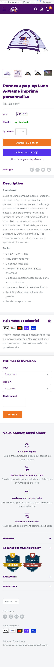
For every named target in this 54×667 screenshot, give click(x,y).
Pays (6, 367)
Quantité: (8, 131)
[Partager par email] (49, 169)
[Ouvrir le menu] (4, 9)
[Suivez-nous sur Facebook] (5, 616)
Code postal (10, 396)
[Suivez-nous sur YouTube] (16, 616)
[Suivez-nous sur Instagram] (11, 616)
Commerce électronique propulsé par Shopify (25, 645)
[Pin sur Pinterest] (37, 169)
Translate (48, 2)
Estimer (12, 414)
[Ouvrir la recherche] (36, 9)
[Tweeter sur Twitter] (43, 169)
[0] (48, 9)
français (8, 601)
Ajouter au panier (27, 142)
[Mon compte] (41, 9)
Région (7, 381)
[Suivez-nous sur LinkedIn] (22, 616)
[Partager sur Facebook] (32, 169)
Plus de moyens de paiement (27, 159)
